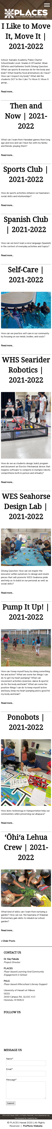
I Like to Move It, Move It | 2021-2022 (26, 36)
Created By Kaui (32, 1118)
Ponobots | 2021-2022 (26, 722)
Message (10, 1079)
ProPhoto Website (32, 1126)
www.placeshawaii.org (42, 1115)
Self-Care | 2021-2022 (26, 274)
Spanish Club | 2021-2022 (26, 224)
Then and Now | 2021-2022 (26, 116)
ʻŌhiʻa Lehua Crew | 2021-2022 (26, 847)
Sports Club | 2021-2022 (26, 174)
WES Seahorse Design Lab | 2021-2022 (26, 506)
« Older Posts (8, 941)
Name (9, 1058)
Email (9, 1069)
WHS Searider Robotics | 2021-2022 (26, 370)
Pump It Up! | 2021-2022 (26, 612)
